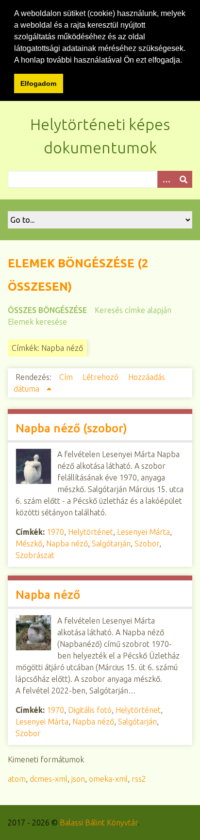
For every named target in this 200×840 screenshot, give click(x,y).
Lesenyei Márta (143, 531)
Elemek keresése (37, 321)
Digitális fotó (90, 710)
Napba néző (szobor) (71, 428)
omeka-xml (108, 778)
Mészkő (29, 543)
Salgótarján (111, 543)
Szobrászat (35, 555)
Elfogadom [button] (38, 83)
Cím (67, 377)
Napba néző (67, 543)
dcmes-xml (48, 778)
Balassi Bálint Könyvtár (99, 822)
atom (17, 778)
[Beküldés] (183, 179)
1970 (55, 531)
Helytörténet (90, 531)
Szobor (146, 543)
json (78, 778)
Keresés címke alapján (133, 310)
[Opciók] (166, 179)
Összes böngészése (47, 310)
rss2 (139, 778)
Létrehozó (101, 377)
